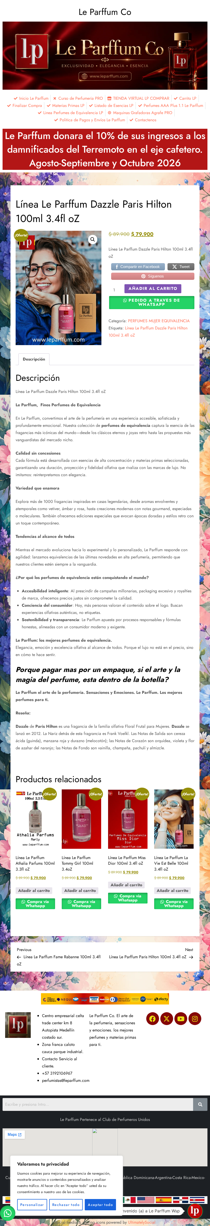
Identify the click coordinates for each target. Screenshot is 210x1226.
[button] (92, 239)
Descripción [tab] (34, 359)
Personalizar (32, 1204)
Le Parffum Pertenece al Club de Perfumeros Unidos (105, 1119)
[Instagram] (194, 1018)
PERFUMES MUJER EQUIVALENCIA (159, 321)
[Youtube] (180, 1018)
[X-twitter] (166, 1018)
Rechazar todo (66, 1204)
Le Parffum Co (105, 12)
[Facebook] (152, 1018)
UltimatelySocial (141, 1222)
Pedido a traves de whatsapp (154, 302)
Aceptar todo (100, 1204)
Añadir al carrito (153, 288)
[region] (66, 1186)
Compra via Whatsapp (37, 904)
